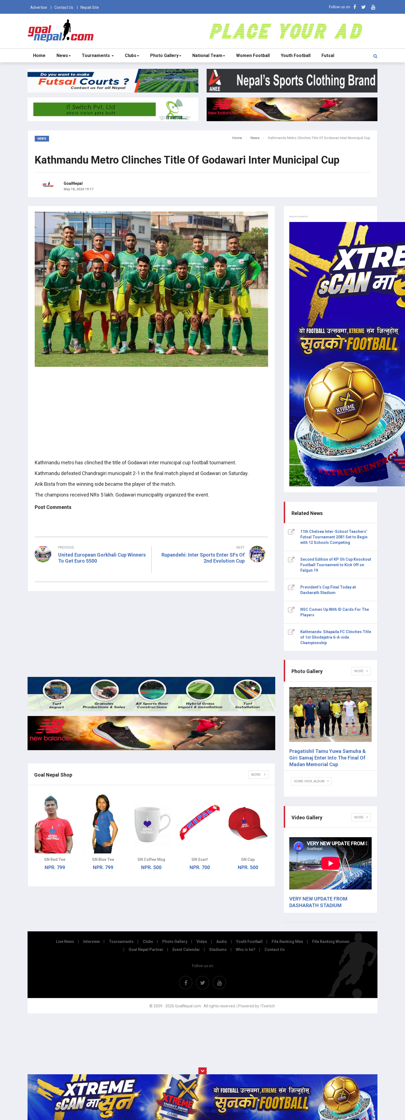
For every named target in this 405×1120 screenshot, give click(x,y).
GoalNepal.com (62, 31)
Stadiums (218, 949)
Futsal (328, 55)
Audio (221, 941)
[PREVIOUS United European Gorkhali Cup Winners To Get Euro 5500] (91, 571)
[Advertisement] (151, 416)
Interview (91, 941)
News (62, 55)
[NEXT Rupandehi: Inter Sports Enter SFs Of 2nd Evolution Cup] (212, 571)
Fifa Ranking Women (330, 941)
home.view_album (309, 781)
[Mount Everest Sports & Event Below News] (151, 710)
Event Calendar (186, 949)
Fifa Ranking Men (287, 941)
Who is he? (245, 949)
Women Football (253, 55)
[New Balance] (151, 749)
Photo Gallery (164, 55)
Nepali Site (89, 7)
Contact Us (63, 7)
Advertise (38, 7)
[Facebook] (354, 7)
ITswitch (268, 1006)
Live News (65, 941)
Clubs (130, 55)
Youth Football (295, 55)
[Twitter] (363, 7)
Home (39, 55)
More (256, 775)
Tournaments (96, 55)
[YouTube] (373, 7)
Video (201, 941)
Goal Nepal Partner (146, 949)
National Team (207, 55)
